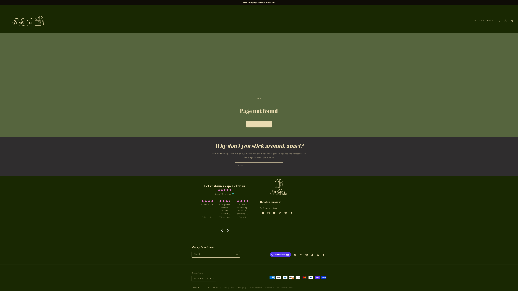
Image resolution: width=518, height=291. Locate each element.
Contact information (256, 288)
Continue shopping (259, 124)
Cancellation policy (272, 288)
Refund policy (241, 288)
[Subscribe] (280, 165)
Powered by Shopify (214, 288)
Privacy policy (229, 288)
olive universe (202, 288)
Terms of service (287, 288)
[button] (6, 21)
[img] (224, 190)
